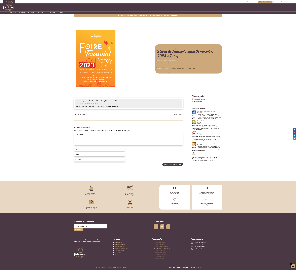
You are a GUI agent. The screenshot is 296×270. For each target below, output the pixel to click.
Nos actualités (172, 60)
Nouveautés (22, 13)
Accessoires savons (159, 259)
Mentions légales (101, 267)
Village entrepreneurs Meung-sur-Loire (206, 111)
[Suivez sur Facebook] (156, 226)
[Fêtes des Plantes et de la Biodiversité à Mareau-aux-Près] (194, 122)
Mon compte (278, 2)
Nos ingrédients (119, 247)
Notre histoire (119, 242)
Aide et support (119, 251)
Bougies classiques (159, 242)
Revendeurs (118, 253)
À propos (61, 13)
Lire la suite (213, 118)
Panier (292, 2)
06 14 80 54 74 (199, 249)
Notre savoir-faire (120, 244)
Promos (13, 13)
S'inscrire (78, 230)
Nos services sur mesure (122, 249)
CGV (124, 267)
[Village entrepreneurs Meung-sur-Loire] (194, 112)
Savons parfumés (159, 257)
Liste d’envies (286, 2)
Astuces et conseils (199, 99)
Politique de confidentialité (114, 267)
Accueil (159, 68)
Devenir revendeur (251, 2)
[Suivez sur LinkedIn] (168, 226)
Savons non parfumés (160, 255)
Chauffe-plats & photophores (162, 249)
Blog (116, 255)
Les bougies (31, 13)
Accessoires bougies (160, 253)
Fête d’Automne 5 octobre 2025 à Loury (206, 143)
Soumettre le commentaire (173, 164)
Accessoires (51, 13)
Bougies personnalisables (161, 247)
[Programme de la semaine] (194, 154)
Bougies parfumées (159, 244)
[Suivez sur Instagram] (162, 226)
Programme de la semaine (203, 152)
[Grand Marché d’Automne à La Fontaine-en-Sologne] (194, 133)
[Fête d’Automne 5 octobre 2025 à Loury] (194, 144)
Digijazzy (198, 267)
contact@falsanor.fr (200, 246)
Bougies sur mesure (159, 251)
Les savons (41, 13)
